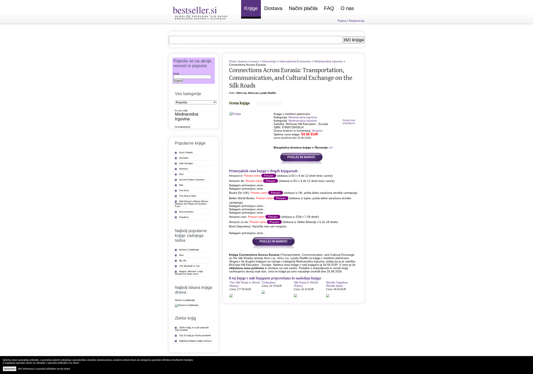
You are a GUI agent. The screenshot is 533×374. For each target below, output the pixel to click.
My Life (182, 260)
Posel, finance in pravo (244, 61)
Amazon (317, 130)
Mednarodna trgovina (328, 61)
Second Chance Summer (191, 179)
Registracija (356, 20)
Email (176, 73)
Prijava (341, 20)
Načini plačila (303, 8)
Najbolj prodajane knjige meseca (195, 341)
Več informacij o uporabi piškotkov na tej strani (44, 368)
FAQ (329, 8)
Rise (181, 174)
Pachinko (183, 158)
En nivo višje (181, 110)
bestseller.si (195, 9)
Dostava (273, 8)
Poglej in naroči (301, 157)
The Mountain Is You (189, 266)
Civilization (269, 282)
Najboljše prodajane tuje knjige (201, 16)
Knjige (251, 8)
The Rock (184, 190)
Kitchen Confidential (189, 249)
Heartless (184, 217)
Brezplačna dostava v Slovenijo (200, 19)
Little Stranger (186, 163)
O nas (347, 8)
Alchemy (183, 168)
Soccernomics (186, 211)
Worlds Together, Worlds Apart (337, 284)
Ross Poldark (186, 152)
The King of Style (187, 196)
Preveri (268, 175)
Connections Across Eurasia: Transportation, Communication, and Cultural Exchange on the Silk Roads (290, 77)
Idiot (181, 185)
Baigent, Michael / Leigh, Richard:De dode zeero (189, 272)
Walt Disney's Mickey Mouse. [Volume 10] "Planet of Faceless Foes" (192, 204)
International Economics (295, 61)
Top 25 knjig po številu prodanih (195, 335)
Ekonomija (269, 61)
